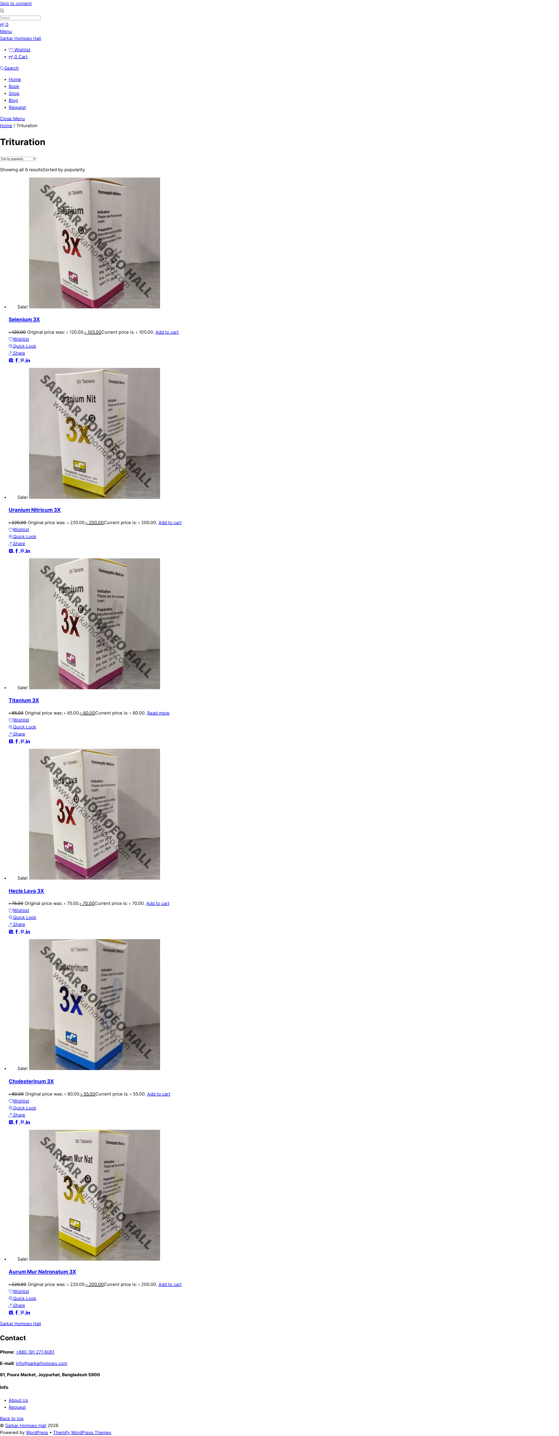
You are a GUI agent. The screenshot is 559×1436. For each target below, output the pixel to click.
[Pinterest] (23, 360)
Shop (14, 93)
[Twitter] (11, 360)
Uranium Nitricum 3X (35, 510)
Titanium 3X (24, 700)
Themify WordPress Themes (82, 1432)
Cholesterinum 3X (31, 1081)
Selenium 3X (24, 319)
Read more (158, 713)
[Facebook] (17, 360)
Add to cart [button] (167, 332)
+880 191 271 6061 (35, 1352)
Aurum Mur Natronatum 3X (42, 1271)
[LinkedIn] (28, 360)
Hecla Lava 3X (26, 891)
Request (17, 107)
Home (15, 79)
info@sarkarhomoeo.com (41, 1363)
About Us (18, 1400)
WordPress (37, 1432)
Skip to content (16, 3)
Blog (13, 100)
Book (14, 86)
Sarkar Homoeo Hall (25, 1425)
